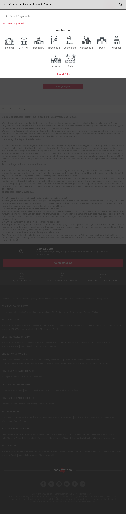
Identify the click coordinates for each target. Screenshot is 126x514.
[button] (4, 4)
